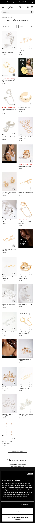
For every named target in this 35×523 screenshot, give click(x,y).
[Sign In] (28, 7)
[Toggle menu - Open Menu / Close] (3, 7)
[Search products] (31, 12)
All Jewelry (4, 17)
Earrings (10, 17)
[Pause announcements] (32, 2)
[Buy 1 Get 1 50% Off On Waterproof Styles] (9, 154)
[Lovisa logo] (9, 7)
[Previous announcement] (2, 1)
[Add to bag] (13, 47)
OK (17, 511)
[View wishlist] (24, 7)
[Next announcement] (29, 1)
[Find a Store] (20, 7)
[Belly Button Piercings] (9, 349)
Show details (25, 504)
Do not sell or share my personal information (17, 518)
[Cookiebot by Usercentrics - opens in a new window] (25, 474)
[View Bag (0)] (32, 7)
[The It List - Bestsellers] (25, 68)
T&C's (26, 2)
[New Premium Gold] (25, 239)
